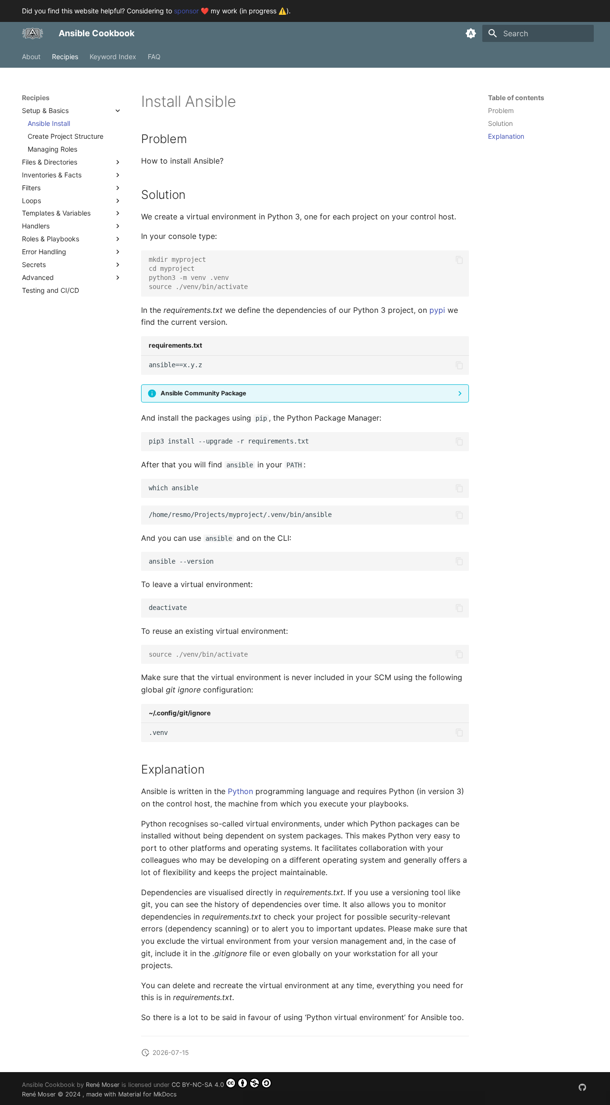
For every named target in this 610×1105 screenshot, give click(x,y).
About (31, 56)
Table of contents (516, 97)
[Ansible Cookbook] (32, 33)
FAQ (154, 56)
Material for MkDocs (147, 1094)
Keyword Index (113, 56)
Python (240, 791)
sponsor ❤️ (191, 11)
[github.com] (582, 1087)
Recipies (65, 56)
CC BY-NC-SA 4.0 (198, 1084)
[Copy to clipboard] (459, 260)
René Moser (103, 1084)
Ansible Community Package (203, 393)
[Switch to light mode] (470, 33)
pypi (437, 310)
